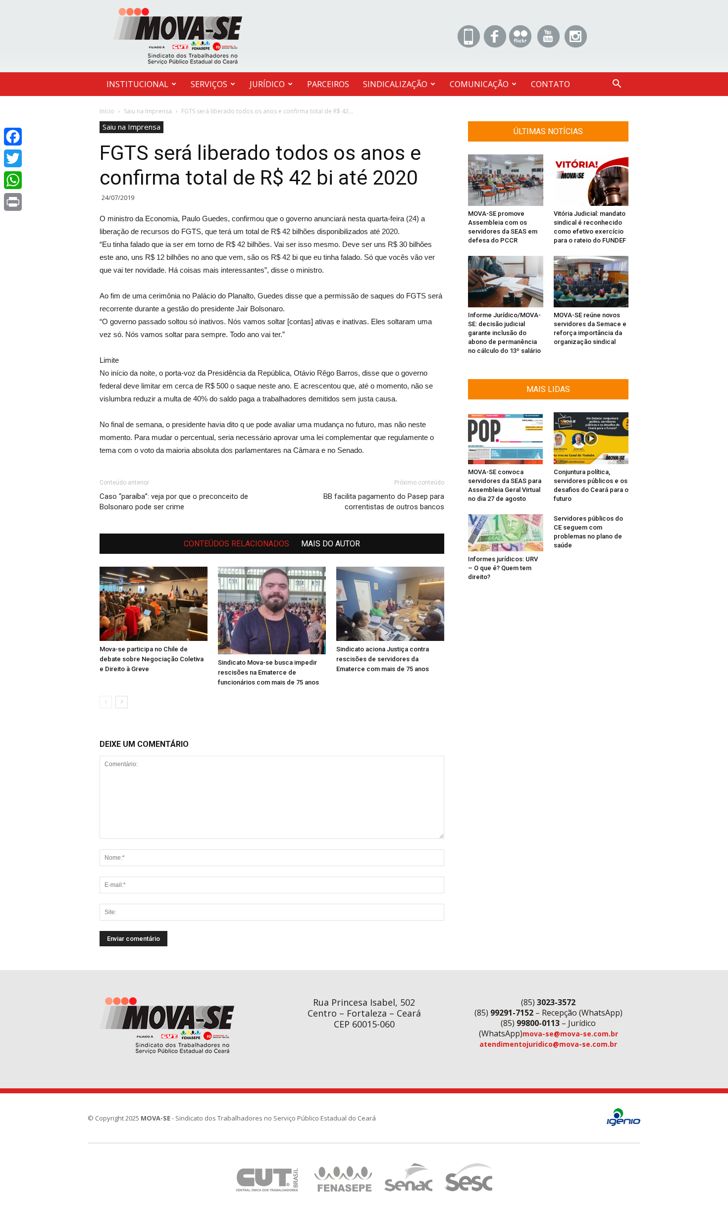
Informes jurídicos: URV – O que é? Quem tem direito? (503, 568)
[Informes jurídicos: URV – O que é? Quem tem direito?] (505, 532)
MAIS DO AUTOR (330, 543)
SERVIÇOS (209, 84)
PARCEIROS (328, 84)
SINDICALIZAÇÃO (395, 84)
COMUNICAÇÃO (479, 84)
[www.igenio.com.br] (623, 1124)
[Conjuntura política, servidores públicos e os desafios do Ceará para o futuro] (591, 438)
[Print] (13, 202)
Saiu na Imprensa (148, 111)
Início (107, 111)
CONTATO (550, 84)
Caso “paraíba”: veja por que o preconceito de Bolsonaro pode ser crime (174, 501)
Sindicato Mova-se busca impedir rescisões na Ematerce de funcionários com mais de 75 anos (268, 672)
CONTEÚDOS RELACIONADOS (236, 543)
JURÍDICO (267, 84)
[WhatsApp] (13, 180)
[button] (616, 85)
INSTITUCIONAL (137, 84)
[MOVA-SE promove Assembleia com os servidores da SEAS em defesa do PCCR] (505, 180)
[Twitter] (13, 158)
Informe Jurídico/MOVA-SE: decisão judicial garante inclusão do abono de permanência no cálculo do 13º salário (504, 332)
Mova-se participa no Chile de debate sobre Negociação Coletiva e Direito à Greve (152, 659)
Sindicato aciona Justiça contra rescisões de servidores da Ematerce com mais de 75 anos (382, 659)
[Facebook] (13, 136)
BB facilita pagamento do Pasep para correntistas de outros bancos (383, 501)
